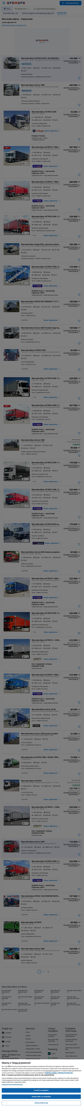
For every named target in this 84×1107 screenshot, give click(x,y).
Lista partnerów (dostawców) (12, 1085)
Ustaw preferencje (41, 1103)
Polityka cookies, (51, 1073)
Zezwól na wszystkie (41, 1090)
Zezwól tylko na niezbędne (41, 1097)
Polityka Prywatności (65, 1073)
